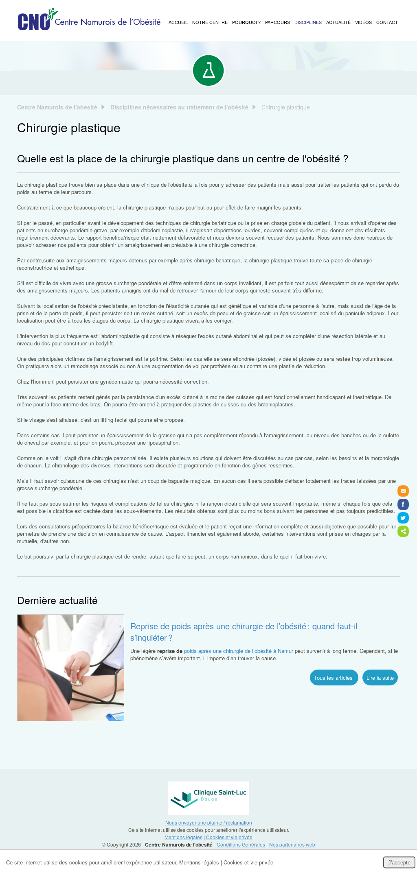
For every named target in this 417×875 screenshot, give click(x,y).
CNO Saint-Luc (208, 798)
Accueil (178, 22)
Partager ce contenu (403, 531)
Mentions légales (183, 837)
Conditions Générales (241, 844)
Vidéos (363, 22)
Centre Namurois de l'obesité (57, 107)
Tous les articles (334, 677)
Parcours (277, 22)
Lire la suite (380, 677)
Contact (387, 22)
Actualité (338, 22)
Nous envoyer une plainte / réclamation (208, 822)
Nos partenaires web (292, 844)
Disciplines (308, 22)
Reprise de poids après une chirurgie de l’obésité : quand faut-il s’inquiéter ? (243, 631)
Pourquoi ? (246, 22)
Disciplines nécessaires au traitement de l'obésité (179, 107)
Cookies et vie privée (229, 837)
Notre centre (210, 22)
